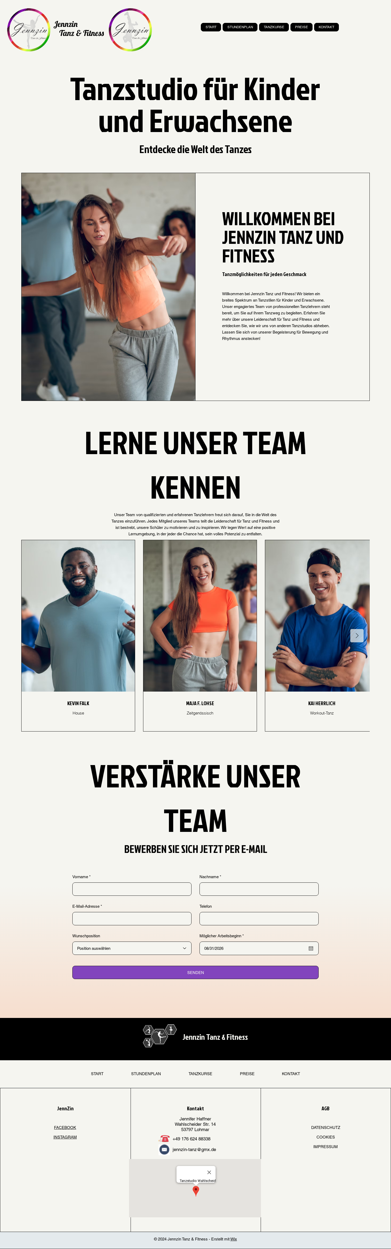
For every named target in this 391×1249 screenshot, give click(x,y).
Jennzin (65, 24)
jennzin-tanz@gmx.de (194, 1149)
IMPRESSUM (325, 1146)
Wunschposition (86, 936)
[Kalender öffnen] (311, 948)
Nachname (209, 877)
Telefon (205, 906)
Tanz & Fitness (81, 33)
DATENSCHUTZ (325, 1127)
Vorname (80, 877)
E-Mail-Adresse (85, 906)
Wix (233, 1239)
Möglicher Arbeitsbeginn (222, 936)
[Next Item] (357, 635)
